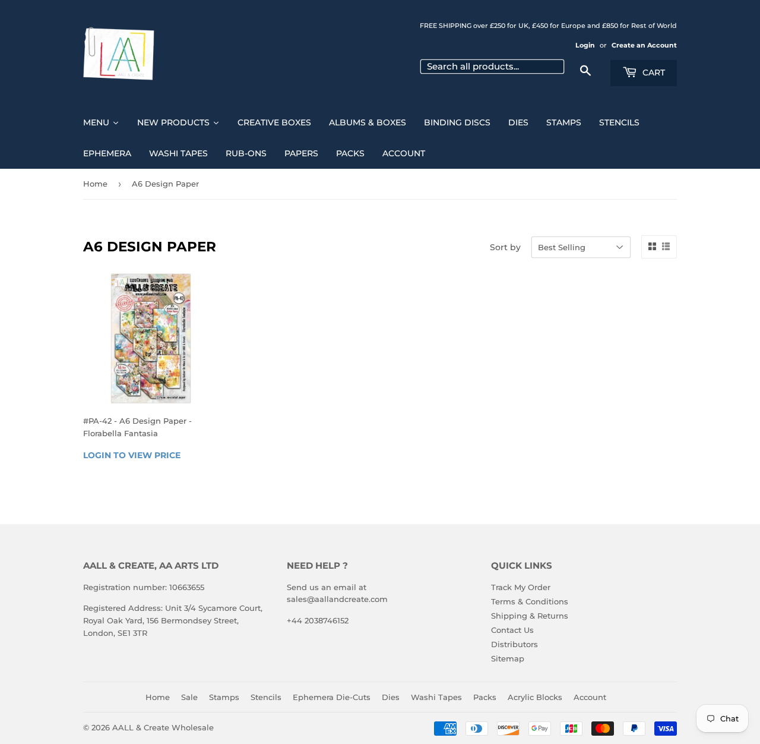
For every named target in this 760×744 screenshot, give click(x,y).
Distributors (514, 644)
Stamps (224, 697)
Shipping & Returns (529, 615)
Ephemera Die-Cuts (331, 697)
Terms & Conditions (529, 601)
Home (95, 183)
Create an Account (644, 45)
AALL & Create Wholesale (163, 727)
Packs (484, 697)
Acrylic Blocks (535, 697)
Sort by (505, 247)
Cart (652, 72)
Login (585, 45)
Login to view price (131, 455)
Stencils (266, 697)
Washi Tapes (436, 697)
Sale (189, 697)
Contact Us (512, 630)
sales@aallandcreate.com (337, 599)
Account (590, 697)
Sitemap (507, 658)
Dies (391, 697)
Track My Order (520, 587)
